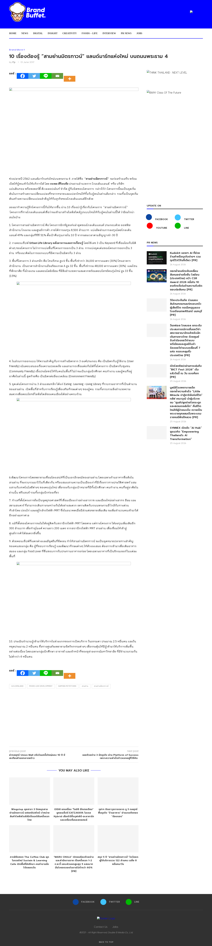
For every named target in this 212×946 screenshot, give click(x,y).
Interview (109, 33)
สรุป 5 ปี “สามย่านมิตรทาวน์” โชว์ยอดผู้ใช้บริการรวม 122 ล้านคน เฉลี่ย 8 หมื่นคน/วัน (118, 860)
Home (12, 33)
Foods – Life (90, 33)
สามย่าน (85, 686)
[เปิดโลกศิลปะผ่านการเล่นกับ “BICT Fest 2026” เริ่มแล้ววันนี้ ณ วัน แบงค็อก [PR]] (157, 370)
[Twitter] (34, 76)
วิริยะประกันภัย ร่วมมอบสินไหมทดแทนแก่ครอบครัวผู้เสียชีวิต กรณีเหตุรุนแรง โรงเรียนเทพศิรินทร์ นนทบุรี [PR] (186, 307)
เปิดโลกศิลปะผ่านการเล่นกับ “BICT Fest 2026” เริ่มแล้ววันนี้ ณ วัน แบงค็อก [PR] (186, 371)
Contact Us (100, 926)
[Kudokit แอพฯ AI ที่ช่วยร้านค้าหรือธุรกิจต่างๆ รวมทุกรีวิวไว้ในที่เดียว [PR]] (157, 257)
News (24, 33)
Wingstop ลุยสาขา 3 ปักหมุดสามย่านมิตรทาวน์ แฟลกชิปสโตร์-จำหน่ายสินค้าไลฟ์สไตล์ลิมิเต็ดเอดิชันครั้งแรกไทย (29, 815)
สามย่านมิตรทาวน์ (101, 686)
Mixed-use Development (41, 686)
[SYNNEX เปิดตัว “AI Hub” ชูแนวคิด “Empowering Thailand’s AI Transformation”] (157, 432)
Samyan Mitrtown (67, 686)
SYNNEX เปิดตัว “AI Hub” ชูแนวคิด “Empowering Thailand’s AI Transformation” (186, 433)
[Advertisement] (73, 718)
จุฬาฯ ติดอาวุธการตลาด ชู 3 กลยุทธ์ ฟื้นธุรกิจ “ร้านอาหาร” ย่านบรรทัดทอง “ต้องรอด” (118, 813)
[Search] (201, 33)
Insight (52, 33)
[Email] (57, 76)
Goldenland (17, 686)
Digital (38, 33)
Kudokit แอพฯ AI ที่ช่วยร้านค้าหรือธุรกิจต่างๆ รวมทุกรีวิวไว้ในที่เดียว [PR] (185, 256)
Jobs (139, 33)
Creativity (69, 33)
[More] (70, 76)
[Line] (46, 76)
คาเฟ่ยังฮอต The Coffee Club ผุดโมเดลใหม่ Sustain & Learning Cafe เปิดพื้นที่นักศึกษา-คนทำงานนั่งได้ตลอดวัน (29, 862)
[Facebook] (22, 76)
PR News (126, 33)
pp (13, 62)
